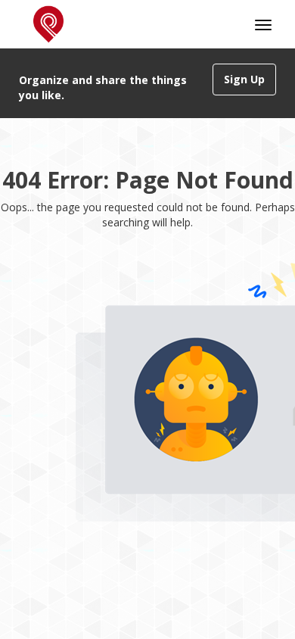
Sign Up (244, 79)
